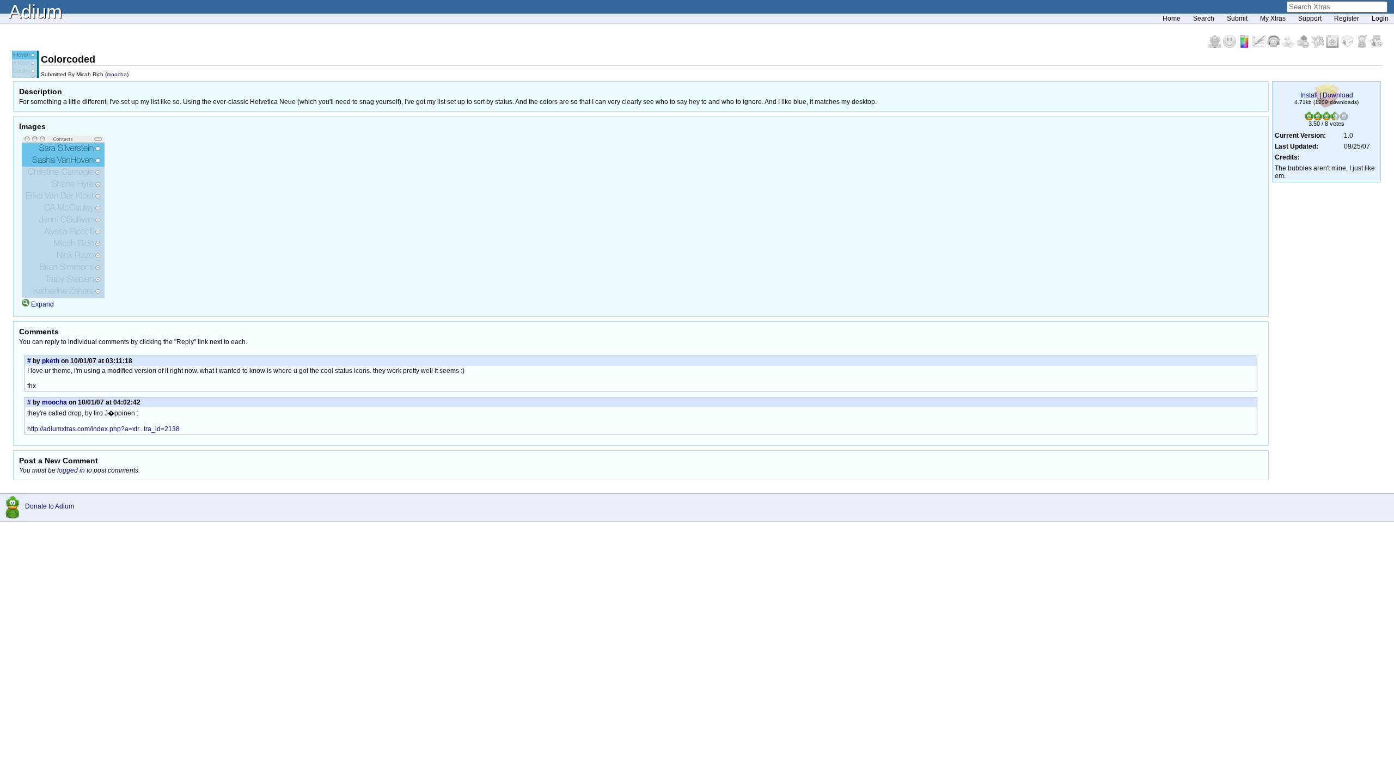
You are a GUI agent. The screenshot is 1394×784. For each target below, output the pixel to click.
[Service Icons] (1318, 46)
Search (1203, 18)
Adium (35, 11)
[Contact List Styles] (1245, 46)
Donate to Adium (49, 506)
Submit (1237, 18)
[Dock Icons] (1215, 46)
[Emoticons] (1230, 46)
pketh (50, 361)
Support (1310, 18)
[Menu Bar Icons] (1333, 46)
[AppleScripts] (1289, 46)
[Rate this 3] (1326, 118)
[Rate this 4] (1335, 118)
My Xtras (1273, 18)
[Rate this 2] (1317, 118)
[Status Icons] (1304, 46)
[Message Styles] (1259, 46)
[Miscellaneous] (1362, 46)
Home (1172, 18)
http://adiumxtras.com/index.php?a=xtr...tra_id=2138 (103, 429)
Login (1380, 18)
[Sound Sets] (1274, 46)
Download (1338, 95)
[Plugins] (1348, 46)
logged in (71, 470)
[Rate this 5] (1344, 118)
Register (1346, 18)
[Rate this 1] (1309, 118)
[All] (1376, 46)
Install (1309, 95)
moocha (117, 74)
